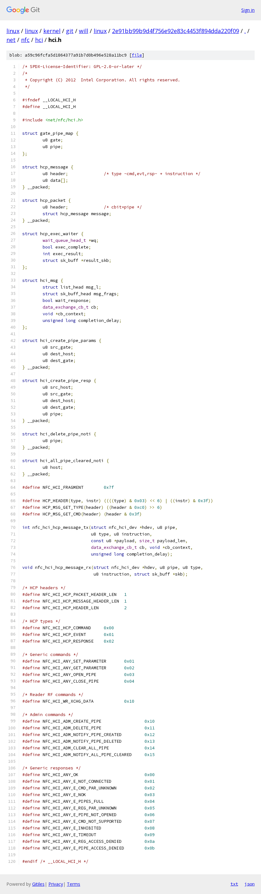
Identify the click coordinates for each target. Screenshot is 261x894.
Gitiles (38, 884)
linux (12, 31)
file (137, 55)
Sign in (248, 10)
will (83, 31)
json (249, 884)
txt (234, 884)
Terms (73, 884)
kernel (51, 31)
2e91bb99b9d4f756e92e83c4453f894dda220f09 (175, 31)
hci (39, 40)
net (11, 40)
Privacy (55, 884)
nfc (25, 40)
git (70, 31)
